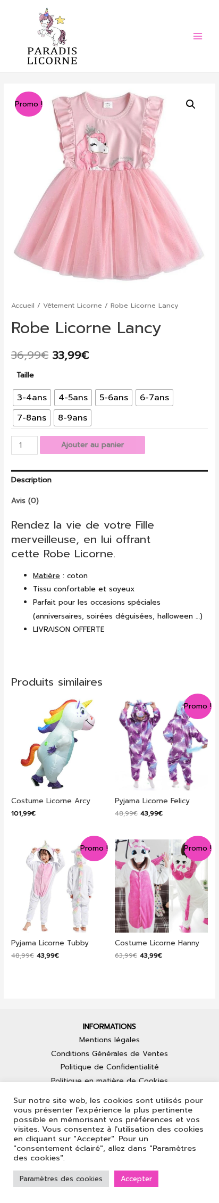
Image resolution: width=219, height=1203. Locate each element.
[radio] (31, 398)
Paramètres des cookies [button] (61, 1179)
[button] (190, 104)
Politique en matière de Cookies (109, 1080)
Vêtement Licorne (72, 305)
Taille (25, 375)
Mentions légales (109, 1039)
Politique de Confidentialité (110, 1067)
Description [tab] (31, 479)
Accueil (23, 305)
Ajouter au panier (92, 444)
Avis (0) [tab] (25, 500)
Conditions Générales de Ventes (109, 1053)
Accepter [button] (136, 1179)
